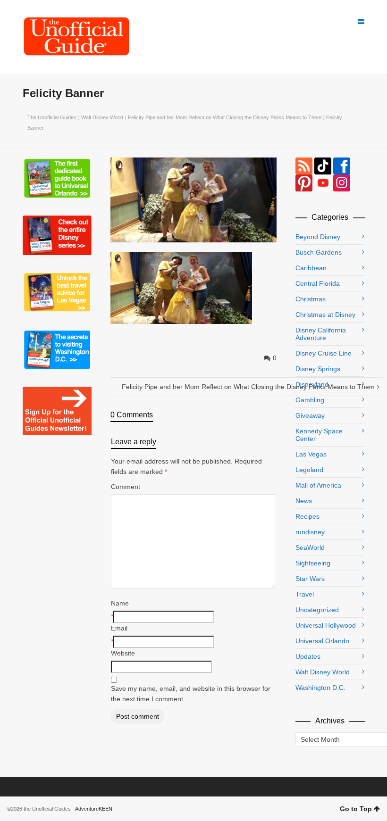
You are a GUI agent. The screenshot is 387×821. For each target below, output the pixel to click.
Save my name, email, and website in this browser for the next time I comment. (190, 694)
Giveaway (310, 415)
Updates (307, 656)
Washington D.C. (320, 687)
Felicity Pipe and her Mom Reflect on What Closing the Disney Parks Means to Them (224, 117)
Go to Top (356, 809)
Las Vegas (311, 454)
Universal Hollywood (325, 625)
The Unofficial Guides (51, 117)
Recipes (307, 516)
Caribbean (311, 268)
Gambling (309, 400)
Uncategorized (317, 610)
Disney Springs (317, 369)
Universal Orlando (322, 641)
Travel (304, 594)
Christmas (310, 299)
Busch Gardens (318, 252)
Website (123, 653)
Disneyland (311, 384)
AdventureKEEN (93, 809)
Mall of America (318, 485)
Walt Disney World (102, 117)
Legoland (309, 469)
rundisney (310, 532)
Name (120, 603)
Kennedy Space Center (319, 434)
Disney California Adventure (320, 333)
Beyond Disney (317, 236)
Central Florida (317, 283)
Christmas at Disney (325, 314)
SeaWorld (310, 547)
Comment (125, 486)
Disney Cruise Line (323, 353)
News (303, 501)
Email (119, 628)
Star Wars (310, 578)
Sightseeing (312, 563)
